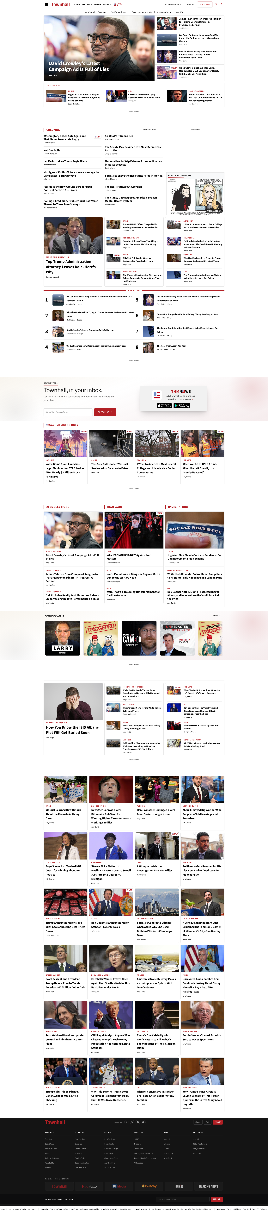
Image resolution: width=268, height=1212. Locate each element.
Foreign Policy (80, 1158)
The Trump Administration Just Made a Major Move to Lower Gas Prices (202, 277)
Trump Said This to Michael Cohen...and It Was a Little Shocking (62, 1096)
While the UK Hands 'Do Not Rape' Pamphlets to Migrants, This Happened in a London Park (194, 576)
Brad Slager (108, 1153)
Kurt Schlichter (110, 1139)
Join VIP (218, 1122)
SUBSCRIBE (204, 4)
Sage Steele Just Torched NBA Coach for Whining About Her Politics (63, 870)
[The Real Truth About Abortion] (148, 347)
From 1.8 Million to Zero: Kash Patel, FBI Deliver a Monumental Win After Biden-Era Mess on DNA (216, 1209)
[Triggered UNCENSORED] (215, 638)
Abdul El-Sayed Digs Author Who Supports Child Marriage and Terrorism (202, 814)
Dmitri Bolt (127, 284)
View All (217, 615)
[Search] (216, 4)
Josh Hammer (109, 1163)
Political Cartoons (179, 175)
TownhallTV (49, 1163)
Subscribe (103, 412)
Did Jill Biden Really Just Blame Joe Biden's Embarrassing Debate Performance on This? (72, 597)
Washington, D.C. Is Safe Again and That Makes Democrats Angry (65, 137)
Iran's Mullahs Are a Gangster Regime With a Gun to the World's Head (133, 576)
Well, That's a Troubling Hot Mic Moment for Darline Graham (133, 593)
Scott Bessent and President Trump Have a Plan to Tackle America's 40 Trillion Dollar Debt (65, 983)
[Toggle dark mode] (221, 4)
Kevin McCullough (111, 1148)
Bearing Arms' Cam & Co (143, 1153)
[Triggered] (100, 638)
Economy (78, 1153)
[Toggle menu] (46, 4)
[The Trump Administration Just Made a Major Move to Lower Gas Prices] (148, 331)
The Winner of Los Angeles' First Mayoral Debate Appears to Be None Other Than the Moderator (142, 278)
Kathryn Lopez (162, 349)
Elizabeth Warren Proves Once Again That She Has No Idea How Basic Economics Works (111, 983)
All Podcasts (138, 1163)
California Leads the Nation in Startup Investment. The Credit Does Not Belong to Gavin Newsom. (203, 244)
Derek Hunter (109, 1144)
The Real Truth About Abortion (123, 187)
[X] (126, 1122)
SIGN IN (190, 4)
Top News (48, 1139)
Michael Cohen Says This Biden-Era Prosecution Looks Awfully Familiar (156, 1096)
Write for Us (168, 1158)
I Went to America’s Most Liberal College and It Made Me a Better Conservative (203, 226)
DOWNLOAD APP (173, 4)
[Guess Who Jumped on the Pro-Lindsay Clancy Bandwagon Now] (148, 315)
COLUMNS (87, 4)
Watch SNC (197, 1153)
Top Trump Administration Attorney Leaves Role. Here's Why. (71, 267)
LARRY (136, 1139)
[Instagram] (132, 1122)
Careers (166, 1148)
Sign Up (216, 1199)
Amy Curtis (127, 247)
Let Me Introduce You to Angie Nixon (65, 161)
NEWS (77, 4)
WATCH (97, 4)
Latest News (49, 1144)
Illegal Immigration (82, 1163)
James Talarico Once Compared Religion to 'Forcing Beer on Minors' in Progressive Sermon (72, 577)
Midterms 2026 (164, 12)
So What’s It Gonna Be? (119, 136)
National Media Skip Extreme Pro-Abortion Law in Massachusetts (134, 163)
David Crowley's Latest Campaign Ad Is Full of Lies (79, 66)
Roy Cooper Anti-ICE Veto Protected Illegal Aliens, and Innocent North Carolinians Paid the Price (193, 595)
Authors (48, 1167)
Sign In (197, 1122)
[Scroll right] (222, 635)
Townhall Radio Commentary (145, 1158)
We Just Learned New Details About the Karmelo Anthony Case (96, 345)
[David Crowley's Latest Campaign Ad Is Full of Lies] (58, 331)
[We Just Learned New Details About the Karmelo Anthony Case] (58, 347)
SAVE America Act (119, 12)
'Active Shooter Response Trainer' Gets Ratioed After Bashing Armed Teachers (129, 1209)
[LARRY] (62, 638)
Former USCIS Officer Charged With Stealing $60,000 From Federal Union (140, 226)
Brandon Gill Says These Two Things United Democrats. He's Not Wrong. (140, 243)
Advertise (167, 1144)
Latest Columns (51, 1148)
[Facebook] (138, 1122)
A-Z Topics (80, 1133)
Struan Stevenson (113, 582)
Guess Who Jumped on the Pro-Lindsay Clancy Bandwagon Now (187, 314)
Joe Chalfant (50, 481)
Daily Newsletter (199, 1148)
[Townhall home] (55, 1122)
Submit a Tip (168, 1153)
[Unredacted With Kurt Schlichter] (177, 638)
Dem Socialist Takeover (95, 12)
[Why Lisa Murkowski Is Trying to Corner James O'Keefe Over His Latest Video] (58, 315)
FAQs (207, 1122)
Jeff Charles (127, 752)
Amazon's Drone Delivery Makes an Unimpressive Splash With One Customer (156, 983)
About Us (167, 1139)
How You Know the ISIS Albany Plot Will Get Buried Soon (72, 730)
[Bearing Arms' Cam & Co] (139, 638)
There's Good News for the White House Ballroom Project (142, 709)
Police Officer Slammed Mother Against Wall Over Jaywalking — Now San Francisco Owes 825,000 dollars (142, 746)
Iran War (180, 12)
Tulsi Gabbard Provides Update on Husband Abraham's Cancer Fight (64, 1039)
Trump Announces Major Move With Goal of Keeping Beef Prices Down (65, 927)
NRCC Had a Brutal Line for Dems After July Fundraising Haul (202, 745)
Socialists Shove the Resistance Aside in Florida (134, 176)
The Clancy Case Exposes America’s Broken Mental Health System (131, 199)
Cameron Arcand (52, 277)
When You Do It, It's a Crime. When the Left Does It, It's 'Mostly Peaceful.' (200, 468)
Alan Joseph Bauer (111, 1158)
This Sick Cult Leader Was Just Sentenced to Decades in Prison (138, 260)
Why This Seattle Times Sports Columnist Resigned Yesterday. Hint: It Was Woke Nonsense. (110, 1096)
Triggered (137, 1144)
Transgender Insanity (142, 12)
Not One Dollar (53, 150)
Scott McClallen (128, 230)
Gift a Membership (200, 1144)
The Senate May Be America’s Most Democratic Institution (133, 148)
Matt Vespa (188, 264)
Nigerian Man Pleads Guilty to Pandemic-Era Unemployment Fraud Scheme (195, 557)
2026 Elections (80, 1139)
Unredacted (138, 1148)
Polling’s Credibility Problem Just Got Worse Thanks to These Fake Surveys (71, 202)
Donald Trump (80, 1148)
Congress (78, 1144)
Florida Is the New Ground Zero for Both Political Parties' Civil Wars (68, 188)
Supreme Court (80, 1167)
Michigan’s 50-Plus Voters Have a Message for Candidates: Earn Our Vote (71, 174)
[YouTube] (143, 1122)
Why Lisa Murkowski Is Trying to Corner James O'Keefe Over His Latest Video (202, 260)
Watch (47, 1153)
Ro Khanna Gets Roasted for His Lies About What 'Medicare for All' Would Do (202, 870)
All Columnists (109, 1167)
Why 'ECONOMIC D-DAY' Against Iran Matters (129, 557)
